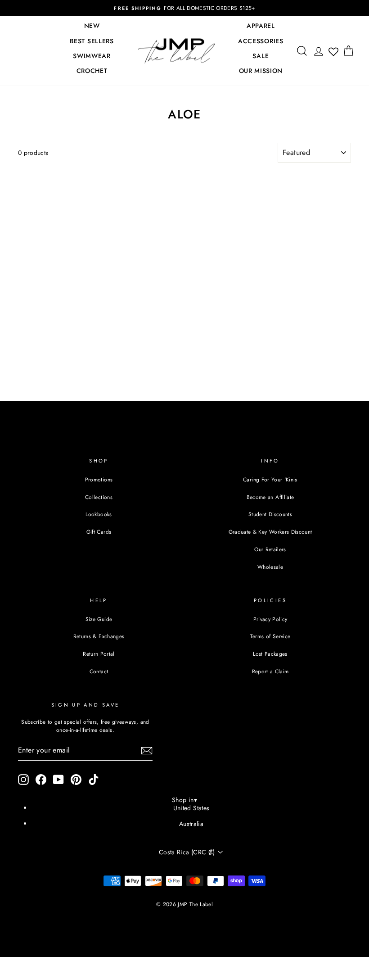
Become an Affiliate (270, 497)
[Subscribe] (147, 750)
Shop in (184, 799)
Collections (98, 497)
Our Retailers (270, 549)
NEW (92, 25)
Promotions (99, 479)
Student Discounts (270, 514)
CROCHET (92, 70)
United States (191, 807)
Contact (99, 671)
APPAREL (261, 25)
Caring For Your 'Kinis (270, 479)
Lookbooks (99, 514)
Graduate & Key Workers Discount (270, 531)
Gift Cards (99, 531)
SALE (260, 55)
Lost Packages (270, 654)
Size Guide (99, 619)
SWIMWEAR (92, 55)
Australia (191, 823)
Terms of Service (270, 636)
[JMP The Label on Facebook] (41, 779)
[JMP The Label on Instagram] (23, 779)
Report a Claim (270, 671)
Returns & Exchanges (99, 636)
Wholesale (270, 567)
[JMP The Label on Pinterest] (76, 779)
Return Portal (99, 654)
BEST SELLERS (91, 40)
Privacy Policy (270, 619)
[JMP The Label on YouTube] (58, 779)
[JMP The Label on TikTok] (93, 779)
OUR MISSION (261, 70)
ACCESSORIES (261, 40)
